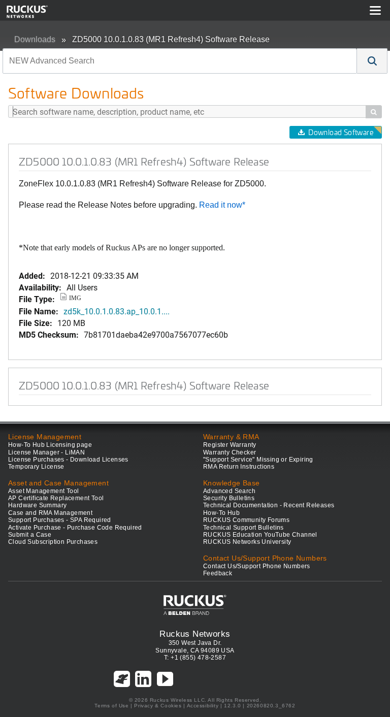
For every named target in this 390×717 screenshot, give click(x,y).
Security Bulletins (228, 498)
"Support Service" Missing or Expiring (258, 459)
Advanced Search (229, 491)
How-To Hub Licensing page (50, 444)
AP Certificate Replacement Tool (56, 498)
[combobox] (180, 61)
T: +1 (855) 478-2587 (195, 657)
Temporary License (36, 466)
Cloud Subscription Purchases (53, 541)
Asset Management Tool (43, 491)
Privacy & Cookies (157, 705)
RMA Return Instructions (238, 466)
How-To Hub (221, 512)
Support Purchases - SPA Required (59, 520)
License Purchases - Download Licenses (68, 459)
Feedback (217, 573)
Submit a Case (29, 534)
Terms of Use (111, 705)
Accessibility (203, 705)
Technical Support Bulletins (243, 527)
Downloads (34, 39)
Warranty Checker (229, 452)
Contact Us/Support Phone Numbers (256, 566)
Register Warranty (229, 444)
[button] (372, 61)
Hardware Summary (37, 505)
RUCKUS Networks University (247, 541)
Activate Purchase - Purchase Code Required (75, 527)
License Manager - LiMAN (46, 452)
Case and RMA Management (50, 512)
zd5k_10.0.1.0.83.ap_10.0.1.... (116, 311)
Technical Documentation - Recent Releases (268, 505)
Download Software (340, 132)
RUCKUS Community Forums (246, 520)
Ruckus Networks (194, 633)
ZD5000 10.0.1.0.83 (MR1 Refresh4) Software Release (171, 39)
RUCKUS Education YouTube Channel (260, 534)
